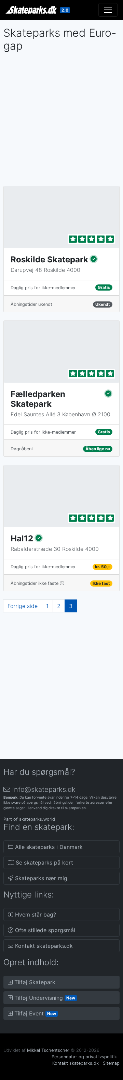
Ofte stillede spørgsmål (44, 930)
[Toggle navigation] (108, 10)
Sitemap (111, 1063)
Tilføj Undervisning (44, 997)
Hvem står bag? (34, 914)
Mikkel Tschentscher (48, 1050)
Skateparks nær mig (40, 878)
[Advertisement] (61, 116)
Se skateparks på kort (43, 862)
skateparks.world (37, 819)
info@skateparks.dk (43, 789)
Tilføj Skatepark (34, 982)
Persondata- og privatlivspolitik (84, 1056)
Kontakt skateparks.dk (43, 945)
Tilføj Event (34, 1013)
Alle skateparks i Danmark (48, 846)
